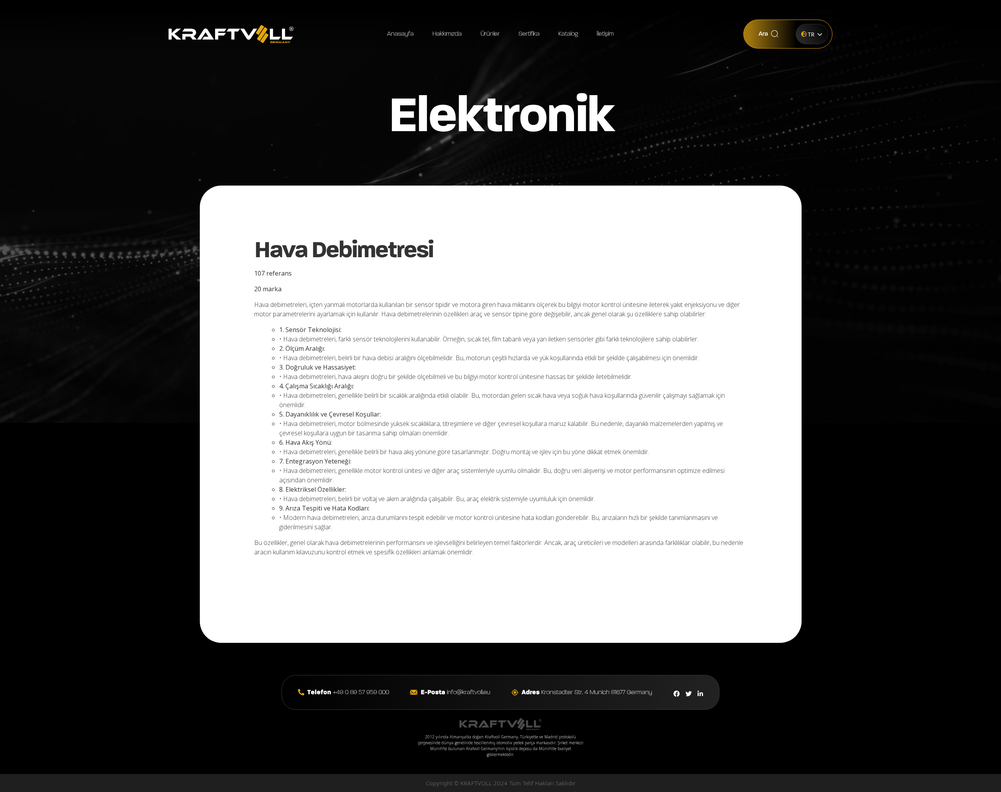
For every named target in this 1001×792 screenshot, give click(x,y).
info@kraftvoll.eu (455, 692)
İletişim (605, 34)
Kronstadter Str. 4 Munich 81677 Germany (587, 692)
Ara (763, 34)
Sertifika (529, 34)
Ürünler (490, 34)
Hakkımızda (447, 34)
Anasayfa (400, 34)
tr (811, 34)
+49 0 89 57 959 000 (348, 692)
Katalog (568, 34)
